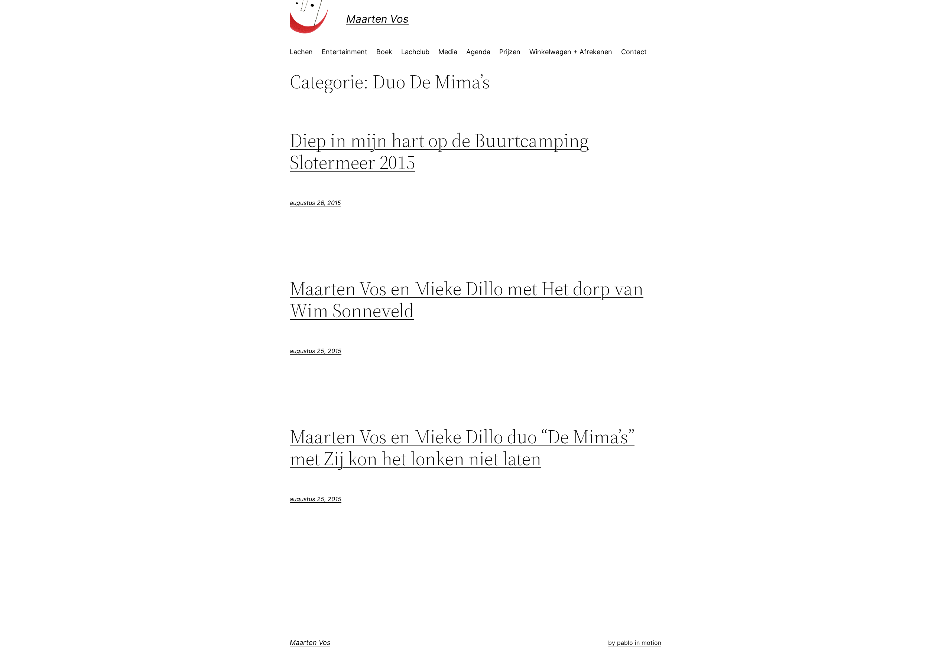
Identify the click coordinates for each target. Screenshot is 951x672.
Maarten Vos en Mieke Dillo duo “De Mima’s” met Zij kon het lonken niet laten (462, 447)
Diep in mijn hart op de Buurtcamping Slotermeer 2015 (439, 151)
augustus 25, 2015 (315, 351)
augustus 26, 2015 (315, 202)
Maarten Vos (377, 19)
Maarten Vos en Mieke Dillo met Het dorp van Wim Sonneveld (466, 299)
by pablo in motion (634, 642)
